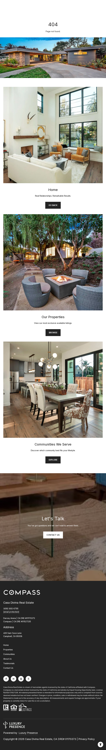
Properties (8, 649)
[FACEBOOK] (6, 678)
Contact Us (8, 668)
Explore (53, 460)
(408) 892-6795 (10, 608)
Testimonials (8, 663)
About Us (7, 659)
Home (6, 645)
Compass (7, 690)
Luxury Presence (28, 732)
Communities (9, 654)
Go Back (53, 205)
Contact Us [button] (53, 535)
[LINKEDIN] (13, 678)
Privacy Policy (86, 739)
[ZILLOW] (21, 678)
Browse (53, 332)
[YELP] (28, 678)
